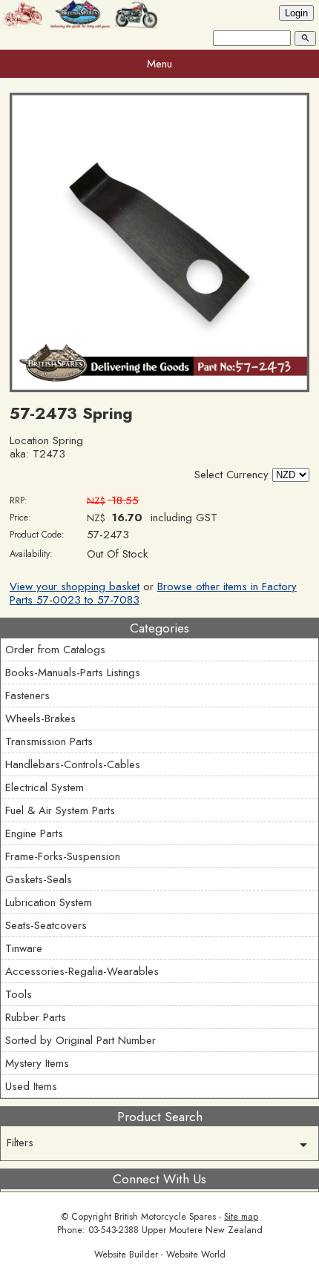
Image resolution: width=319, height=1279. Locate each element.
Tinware (23, 948)
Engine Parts (34, 833)
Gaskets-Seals (38, 879)
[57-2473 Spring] (159, 388)
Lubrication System (48, 902)
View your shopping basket (74, 586)
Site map (241, 1216)
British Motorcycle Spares (165, 1216)
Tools (18, 994)
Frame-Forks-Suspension (62, 856)
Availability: (31, 554)
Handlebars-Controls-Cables (72, 764)
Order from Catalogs (55, 649)
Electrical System (44, 787)
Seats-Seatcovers (46, 925)
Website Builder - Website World (160, 1254)
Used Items (31, 1086)
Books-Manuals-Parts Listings (72, 672)
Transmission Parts (49, 741)
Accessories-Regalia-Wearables (82, 971)
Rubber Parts (35, 1017)
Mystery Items (37, 1063)
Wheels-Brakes (40, 718)
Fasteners (27, 695)
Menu (159, 64)
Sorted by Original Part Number (80, 1040)
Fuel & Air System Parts (60, 810)
